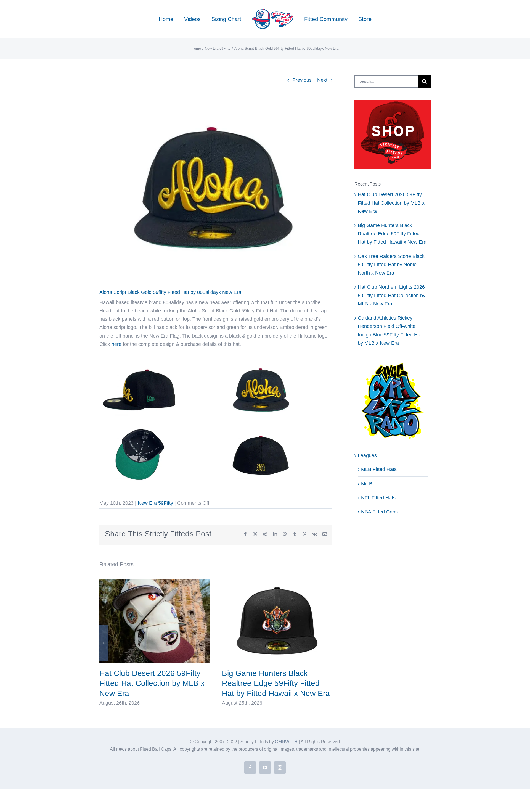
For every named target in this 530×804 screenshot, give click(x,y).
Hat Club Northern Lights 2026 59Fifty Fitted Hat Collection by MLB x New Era (391, 295)
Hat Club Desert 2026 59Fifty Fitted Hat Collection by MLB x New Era (152, 683)
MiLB (366, 483)
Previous (302, 80)
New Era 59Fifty (155, 503)
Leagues (367, 455)
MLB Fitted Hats (379, 469)
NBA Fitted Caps (379, 512)
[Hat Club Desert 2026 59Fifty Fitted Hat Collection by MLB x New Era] (154, 581)
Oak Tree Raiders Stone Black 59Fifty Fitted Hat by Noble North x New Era (391, 265)
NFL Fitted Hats (378, 497)
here (116, 344)
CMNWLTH (286, 741)
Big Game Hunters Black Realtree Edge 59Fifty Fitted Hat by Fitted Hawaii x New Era (276, 683)
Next (322, 80)
